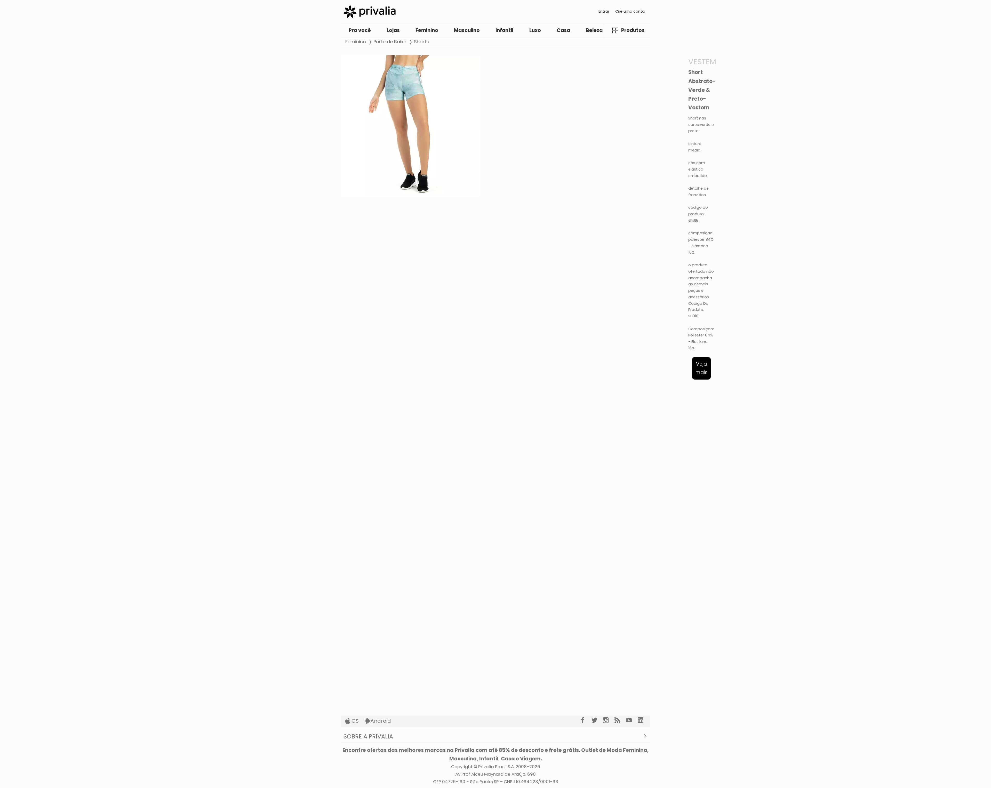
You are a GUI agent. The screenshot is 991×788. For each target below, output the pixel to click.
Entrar (603, 11)
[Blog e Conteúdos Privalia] (620, 720)
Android (380, 721)
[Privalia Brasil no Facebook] (586, 720)
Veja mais (701, 368)
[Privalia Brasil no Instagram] (608, 720)
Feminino (355, 41)
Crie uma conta (630, 11)
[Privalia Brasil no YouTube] (632, 720)
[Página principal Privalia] (369, 11)
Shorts (421, 41)
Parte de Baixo (389, 41)
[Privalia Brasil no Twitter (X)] (597, 720)
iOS (354, 721)
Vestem (702, 61)
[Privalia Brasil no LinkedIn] (643, 720)
